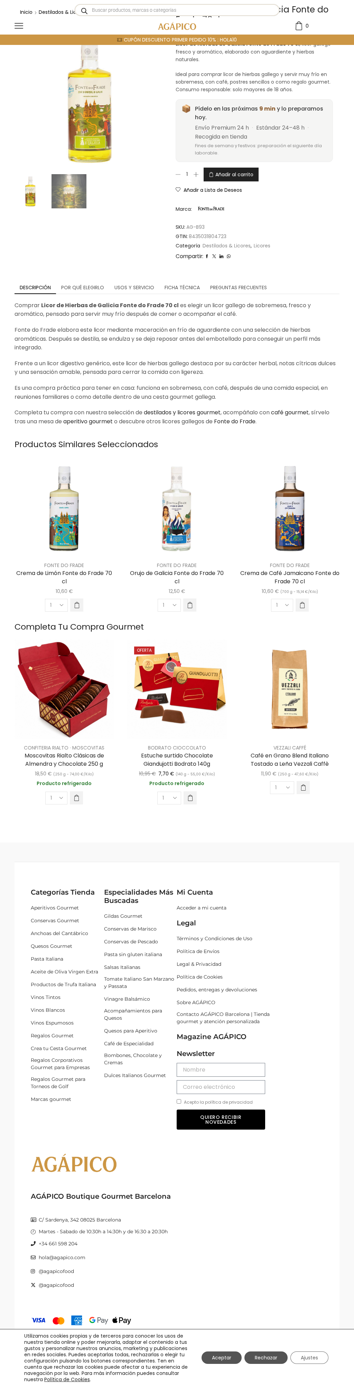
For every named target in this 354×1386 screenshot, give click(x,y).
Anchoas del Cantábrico (59, 933)
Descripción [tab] (35, 287)
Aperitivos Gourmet (55, 908)
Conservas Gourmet (55, 920)
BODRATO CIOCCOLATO (177, 747)
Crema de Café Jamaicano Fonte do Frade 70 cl (289, 577)
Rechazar (266, 1357)
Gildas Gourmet (123, 916)
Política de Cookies (200, 977)
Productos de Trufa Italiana (63, 984)
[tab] (35, 287)
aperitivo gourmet (88, 421)
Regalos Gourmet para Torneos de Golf (58, 1083)
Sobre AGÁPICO (196, 1002)
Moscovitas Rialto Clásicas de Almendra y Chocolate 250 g (64, 760)
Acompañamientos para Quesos (133, 1014)
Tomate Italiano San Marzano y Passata (139, 982)
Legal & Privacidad (199, 964)
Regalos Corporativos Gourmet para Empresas (60, 1064)
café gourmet (290, 412)
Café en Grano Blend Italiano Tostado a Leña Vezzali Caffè (290, 760)
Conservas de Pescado (131, 942)
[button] (76, 605)
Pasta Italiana (47, 959)
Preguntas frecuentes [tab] (238, 287)
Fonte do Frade (234, 421)
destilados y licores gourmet (182, 412)
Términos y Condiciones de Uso (214, 938)
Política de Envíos (198, 951)
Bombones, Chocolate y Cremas (133, 1059)
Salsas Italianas (122, 967)
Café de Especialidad (128, 1043)
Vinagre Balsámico (127, 999)
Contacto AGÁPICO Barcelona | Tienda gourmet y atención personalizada (223, 1018)
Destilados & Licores (227, 245)
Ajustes (309, 1357)
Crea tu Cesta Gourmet (59, 1048)
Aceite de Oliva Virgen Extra (64, 972)
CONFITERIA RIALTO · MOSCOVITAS (64, 747)
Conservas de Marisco (130, 929)
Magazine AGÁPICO (211, 1037)
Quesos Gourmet (51, 946)
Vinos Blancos (48, 1010)
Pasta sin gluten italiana (133, 954)
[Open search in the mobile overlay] (177, 10)
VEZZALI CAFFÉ (289, 747)
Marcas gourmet (51, 1099)
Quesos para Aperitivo (130, 1031)
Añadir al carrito (234, 174)
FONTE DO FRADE (64, 565)
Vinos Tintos (45, 997)
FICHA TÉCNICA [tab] (182, 287)
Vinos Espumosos (52, 1023)
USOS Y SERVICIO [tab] (134, 287)
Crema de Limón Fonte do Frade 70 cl (64, 577)
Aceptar (221, 1357)
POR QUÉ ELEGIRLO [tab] (82, 287)
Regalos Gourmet (52, 1036)
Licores (262, 245)
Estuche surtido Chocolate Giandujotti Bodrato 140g (177, 760)
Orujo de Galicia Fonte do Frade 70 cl (177, 577)
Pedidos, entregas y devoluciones (217, 990)
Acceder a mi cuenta (201, 908)
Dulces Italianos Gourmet (135, 1075)
